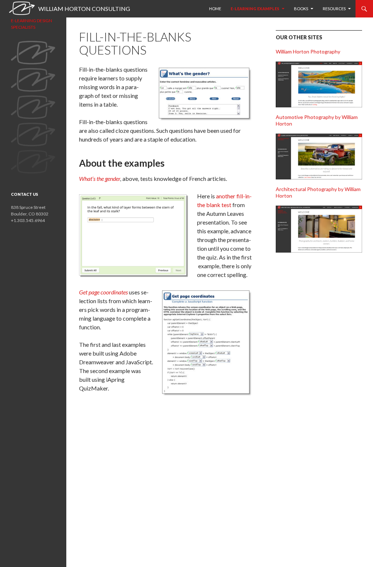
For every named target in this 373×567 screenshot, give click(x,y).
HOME (215, 8)
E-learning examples (255, 8)
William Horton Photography (308, 51)
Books (301, 8)
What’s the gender (99, 178)
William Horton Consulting (84, 8)
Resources (334, 8)
